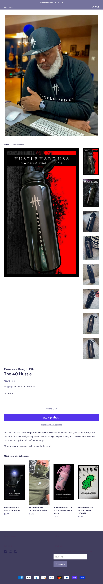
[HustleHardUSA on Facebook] (5, 552)
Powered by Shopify (67, 573)
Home (6, 145)
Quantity (8, 393)
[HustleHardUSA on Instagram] (10, 552)
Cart (97, 7)
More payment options (51, 425)
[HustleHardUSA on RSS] (15, 552)
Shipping (8, 386)
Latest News (10, 536)
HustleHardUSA (51, 573)
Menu (9, 7)
